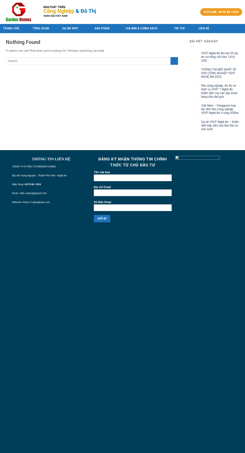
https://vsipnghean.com (36, 202)
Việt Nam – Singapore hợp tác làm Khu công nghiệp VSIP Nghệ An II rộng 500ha (219, 109)
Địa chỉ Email (102, 187)
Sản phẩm (102, 28)
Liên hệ (204, 28)
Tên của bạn (102, 172)
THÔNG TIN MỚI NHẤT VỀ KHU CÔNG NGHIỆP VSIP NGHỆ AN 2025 (218, 73)
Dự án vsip (70, 28)
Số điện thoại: (103, 202)
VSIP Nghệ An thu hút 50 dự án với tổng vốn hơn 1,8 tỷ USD (219, 56)
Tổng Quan (41, 28)
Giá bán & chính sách (141, 28)
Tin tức (179, 28)
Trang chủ (11, 28)
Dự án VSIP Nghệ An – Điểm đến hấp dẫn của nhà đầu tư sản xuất (220, 125)
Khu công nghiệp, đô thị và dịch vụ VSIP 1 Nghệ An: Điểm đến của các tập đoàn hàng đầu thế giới (219, 91)
